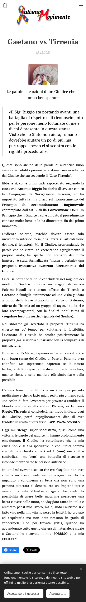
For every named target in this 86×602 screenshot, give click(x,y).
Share (13, 550)
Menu (81, 5)
